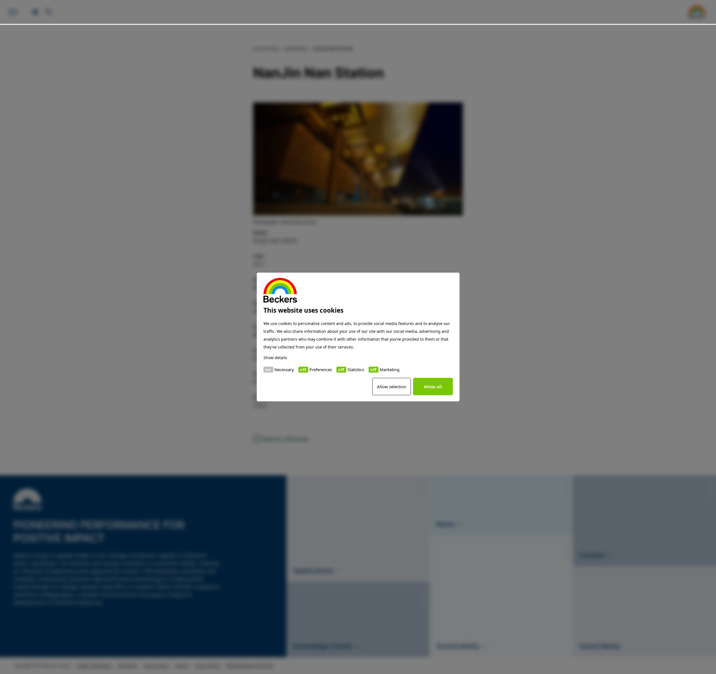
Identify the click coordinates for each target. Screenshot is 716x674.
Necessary (284, 369)
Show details (275, 357)
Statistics (355, 369)
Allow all (433, 386)
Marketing (389, 369)
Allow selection (391, 386)
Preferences (320, 369)
